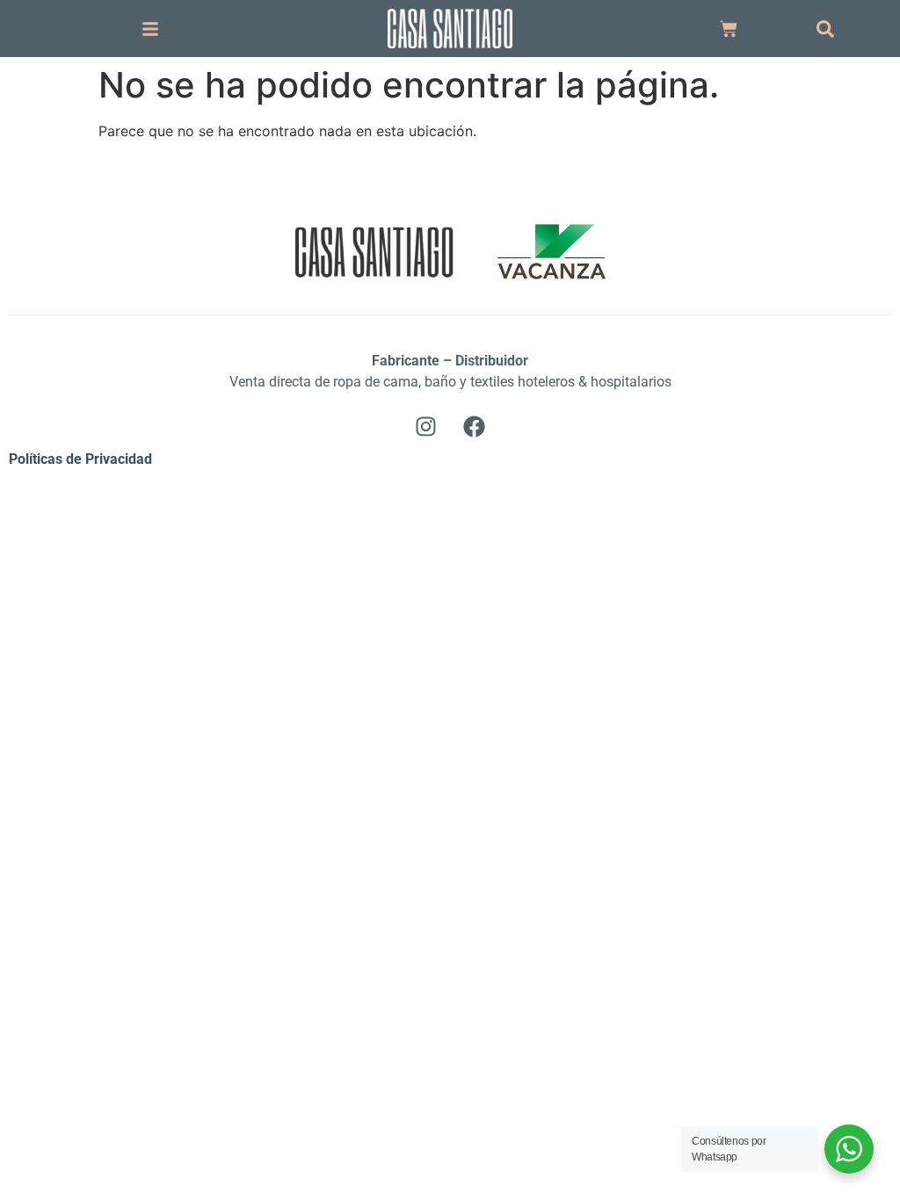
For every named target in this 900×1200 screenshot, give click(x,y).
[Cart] (728, 29)
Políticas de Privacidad (80, 459)
